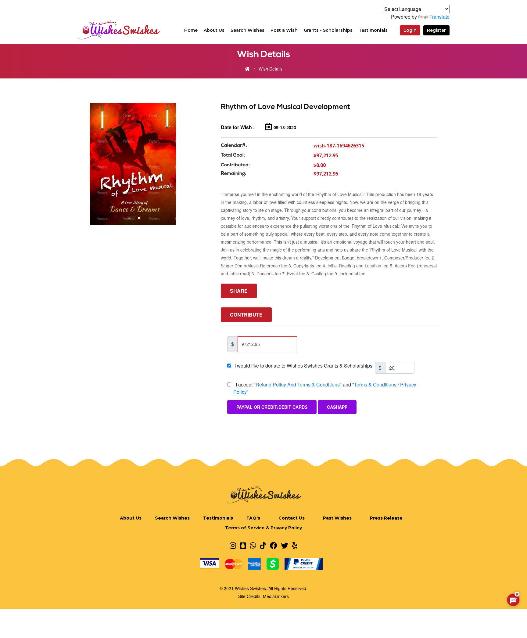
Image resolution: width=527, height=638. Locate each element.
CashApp (337, 407)
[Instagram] (233, 545)
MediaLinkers (276, 596)
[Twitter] (284, 545)
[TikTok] (263, 545)
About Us (214, 30)
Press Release (386, 518)
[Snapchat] (243, 545)
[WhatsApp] (253, 545)
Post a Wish (284, 30)
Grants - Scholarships (328, 30)
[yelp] (294, 545)
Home (191, 30)
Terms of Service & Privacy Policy (263, 528)
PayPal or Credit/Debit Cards (271, 407)
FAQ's (253, 518)
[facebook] (273, 545)
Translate (439, 16)
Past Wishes (337, 518)
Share (239, 290)
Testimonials (373, 30)
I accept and (324, 388)
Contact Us (291, 518)
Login (410, 30)
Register (436, 30)
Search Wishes (247, 30)
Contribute (246, 314)
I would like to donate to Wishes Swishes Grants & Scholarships (304, 365)
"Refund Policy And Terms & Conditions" (298, 384)
